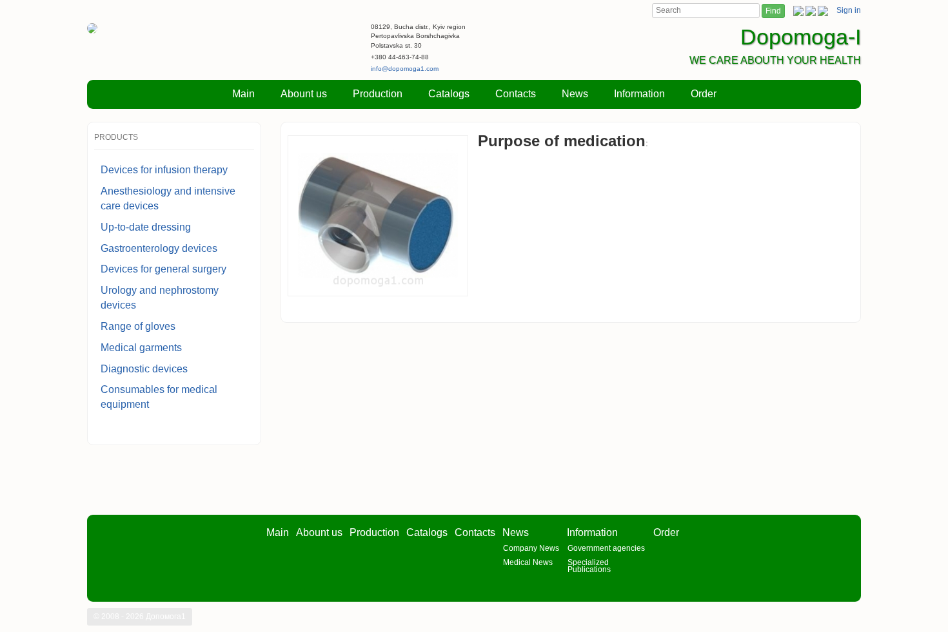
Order (703, 93)
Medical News (528, 562)
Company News (531, 548)
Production (377, 93)
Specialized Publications (589, 566)
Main (243, 93)
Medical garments (141, 347)
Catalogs (448, 93)
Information (639, 93)
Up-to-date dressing (146, 227)
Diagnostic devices (144, 368)
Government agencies (606, 548)
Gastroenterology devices (159, 248)
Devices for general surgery (163, 268)
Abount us (304, 93)
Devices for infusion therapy (164, 169)
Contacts (515, 93)
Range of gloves (138, 326)
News (575, 93)
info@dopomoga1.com (405, 68)
